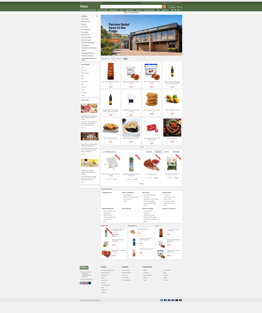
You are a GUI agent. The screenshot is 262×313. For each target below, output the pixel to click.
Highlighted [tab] (158, 151)
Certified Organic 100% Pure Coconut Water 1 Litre (131, 174)
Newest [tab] (167, 151)
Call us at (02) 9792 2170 (87, 279)
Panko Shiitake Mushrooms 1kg (172, 110)
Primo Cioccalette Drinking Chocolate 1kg (110, 82)
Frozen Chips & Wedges (169, 201)
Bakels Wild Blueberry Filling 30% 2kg (131, 138)
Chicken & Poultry (168, 199)
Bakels (82, 67)
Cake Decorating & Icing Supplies (130, 197)
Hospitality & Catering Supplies (88, 47)
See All (124, 201)
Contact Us (165, 10)
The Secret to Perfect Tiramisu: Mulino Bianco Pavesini (88, 172)
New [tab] (125, 58)
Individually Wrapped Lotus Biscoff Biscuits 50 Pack (152, 138)
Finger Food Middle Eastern (109, 211)
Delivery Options (102, 10)
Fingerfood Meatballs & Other (109, 217)
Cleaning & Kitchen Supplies (88, 42)
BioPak (82, 89)
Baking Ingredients (127, 195)
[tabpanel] (141, 35)
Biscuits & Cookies (148, 211)
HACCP (121, 10)
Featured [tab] (105, 58)
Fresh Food (84, 24)
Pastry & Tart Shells (86, 37)
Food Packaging (85, 45)
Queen (82, 78)
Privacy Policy (130, 10)
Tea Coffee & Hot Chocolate (150, 219)
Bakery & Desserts (85, 21)
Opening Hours (114, 10)
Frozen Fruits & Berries (169, 203)
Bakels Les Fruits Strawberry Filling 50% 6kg (152, 82)
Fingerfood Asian (107, 213)
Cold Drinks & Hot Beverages (150, 217)
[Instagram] (178, 10)
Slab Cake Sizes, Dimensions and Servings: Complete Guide (89, 117)
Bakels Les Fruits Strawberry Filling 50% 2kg (131, 82)
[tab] (109, 152)
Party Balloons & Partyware (88, 53)
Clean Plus (83, 87)
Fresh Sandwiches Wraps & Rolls (151, 199)
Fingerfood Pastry (107, 219)
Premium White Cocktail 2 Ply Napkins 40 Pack (111, 174)
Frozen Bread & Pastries (169, 197)
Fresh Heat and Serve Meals (150, 203)
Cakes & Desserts (127, 199)
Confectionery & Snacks (149, 215)
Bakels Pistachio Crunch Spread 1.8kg (117, 240)
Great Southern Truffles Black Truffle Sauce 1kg (131, 110)
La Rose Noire (84, 81)
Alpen (82, 84)
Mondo (82, 75)
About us (138, 10)
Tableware (83, 50)
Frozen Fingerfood (85, 29)
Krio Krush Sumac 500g (151, 174)
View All (83, 95)
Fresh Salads (146, 197)
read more (83, 127)
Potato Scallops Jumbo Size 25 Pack (151, 110)
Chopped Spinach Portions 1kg (172, 174)
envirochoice (84, 92)
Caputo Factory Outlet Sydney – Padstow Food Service (89, 145)
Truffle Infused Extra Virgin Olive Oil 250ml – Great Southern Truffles (172, 82)
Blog (158, 10)
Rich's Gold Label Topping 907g (147, 248)
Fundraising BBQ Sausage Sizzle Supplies (89, 59)
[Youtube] (175, 10)
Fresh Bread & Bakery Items (150, 195)
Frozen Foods (84, 26)
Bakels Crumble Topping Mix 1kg (111, 138)
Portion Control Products (87, 55)
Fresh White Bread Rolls (142, 229)
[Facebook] (172, 10)
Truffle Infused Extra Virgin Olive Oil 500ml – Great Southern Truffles (111, 110)
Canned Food (146, 213)
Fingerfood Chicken (107, 215)
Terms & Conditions (149, 10)
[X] (181, 10)
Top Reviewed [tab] (176, 151)
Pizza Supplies (84, 32)
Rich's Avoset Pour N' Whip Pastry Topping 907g (146, 239)
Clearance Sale (84, 19)
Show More (141, 147)
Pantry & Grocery (85, 34)
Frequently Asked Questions (87, 10)
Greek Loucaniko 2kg (172, 138)
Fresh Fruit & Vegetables (149, 201)
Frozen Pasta (167, 195)
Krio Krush (83, 70)
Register (173, 7)
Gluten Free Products (86, 40)
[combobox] (133, 6)
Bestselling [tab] (116, 58)
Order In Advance (85, 73)
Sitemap (103, 292)
